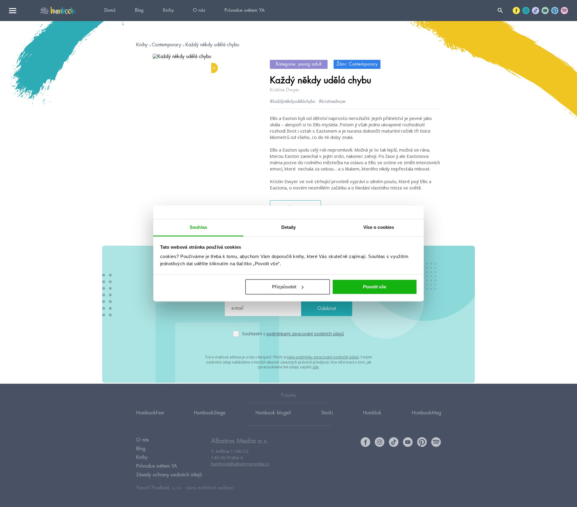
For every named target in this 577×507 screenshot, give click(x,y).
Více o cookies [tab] (378, 227)
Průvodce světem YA (244, 10)
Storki (327, 412)
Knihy (168, 10)
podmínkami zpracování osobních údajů (305, 333)
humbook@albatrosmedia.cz (240, 464)
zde (315, 367)
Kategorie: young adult (299, 64)
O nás (199, 10)
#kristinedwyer (332, 101)
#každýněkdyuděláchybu (292, 101)
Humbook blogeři (273, 412)
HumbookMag (426, 412)
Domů (110, 10)
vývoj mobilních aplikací (210, 488)
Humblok (372, 412)
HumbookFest (150, 412)
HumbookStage (209, 412)
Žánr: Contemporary (357, 64)
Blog (139, 10)
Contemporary (167, 44)
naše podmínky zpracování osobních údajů (323, 357)
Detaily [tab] (288, 227)
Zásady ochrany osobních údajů (169, 474)
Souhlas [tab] (198, 227)
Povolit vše (374, 286)
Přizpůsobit (284, 286)
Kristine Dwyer (284, 90)
